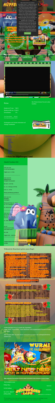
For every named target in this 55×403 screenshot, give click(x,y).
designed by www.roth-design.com (45, 394)
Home (7, 10)
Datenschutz (48, 389)
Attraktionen (15, 10)
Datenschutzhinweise (31, 30)
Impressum (49, 385)
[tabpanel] (27, 55)
